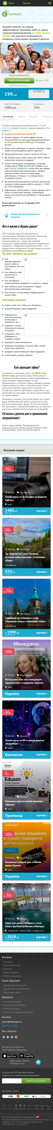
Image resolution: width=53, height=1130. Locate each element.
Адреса (21, 116)
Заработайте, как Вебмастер (17, 988)
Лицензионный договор (15, 1005)
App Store (10, 1055)
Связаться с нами (10, 1025)
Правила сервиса (11, 972)
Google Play (26, 1055)
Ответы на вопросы (12, 976)
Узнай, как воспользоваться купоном (25, 215)
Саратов (26, 3)
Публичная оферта (12, 1008)
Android (6, 128)
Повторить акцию (19, 80)
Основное (8, 116)
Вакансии (8, 969)
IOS (40, 125)
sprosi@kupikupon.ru (12, 1021)
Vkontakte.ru (7, 1037)
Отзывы (33, 116)
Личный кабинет (49, 3)
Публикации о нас (12, 965)
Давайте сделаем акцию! (15, 985)
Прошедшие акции (12, 992)
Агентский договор (12, 1001)
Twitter (12, 1037)
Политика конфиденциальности (18, 1012)
